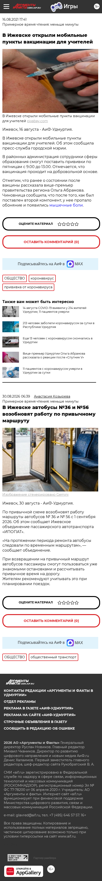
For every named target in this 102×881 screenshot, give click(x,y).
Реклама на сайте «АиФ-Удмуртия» (40, 715)
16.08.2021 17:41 (14, 19)
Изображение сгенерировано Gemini (35, 494)
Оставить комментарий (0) (51, 242)
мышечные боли (66, 205)
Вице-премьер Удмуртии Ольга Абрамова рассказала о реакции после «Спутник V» (54, 355)
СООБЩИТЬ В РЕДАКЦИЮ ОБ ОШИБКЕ (39, 728)
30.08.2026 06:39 (16, 396)
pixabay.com (37, 121)
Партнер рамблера (44, 858)
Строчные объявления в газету (35, 722)
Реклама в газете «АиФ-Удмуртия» (38, 708)
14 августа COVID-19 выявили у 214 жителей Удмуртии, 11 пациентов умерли (54, 309)
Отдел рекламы (20, 701)
